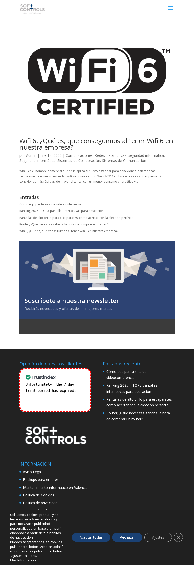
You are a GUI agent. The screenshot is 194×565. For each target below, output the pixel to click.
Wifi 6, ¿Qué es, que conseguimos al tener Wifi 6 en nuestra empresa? (96, 144)
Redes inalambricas (110, 155)
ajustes (30, 555)
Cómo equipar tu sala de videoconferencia (50, 204)
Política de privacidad (40, 502)
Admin (31, 155)
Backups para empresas (42, 479)
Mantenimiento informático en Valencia (55, 487)
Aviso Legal (32, 471)
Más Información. (23, 560)
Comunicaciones (79, 155)
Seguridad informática (37, 160)
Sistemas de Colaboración (78, 160)
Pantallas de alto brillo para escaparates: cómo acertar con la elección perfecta (76, 218)
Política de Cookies (38, 495)
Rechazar (127, 537)
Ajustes (158, 537)
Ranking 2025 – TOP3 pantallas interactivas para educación (61, 211)
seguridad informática (146, 155)
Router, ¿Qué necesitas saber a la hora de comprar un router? (63, 224)
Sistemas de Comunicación (124, 160)
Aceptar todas (91, 537)
